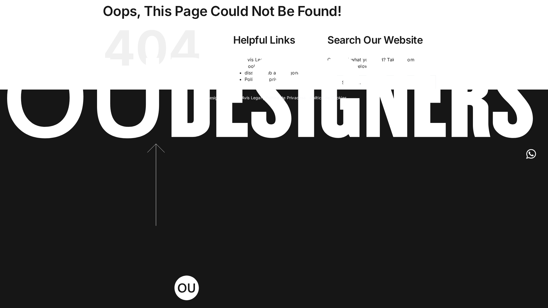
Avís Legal (251, 97)
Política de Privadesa (285, 97)
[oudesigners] (270, 59)
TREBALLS (27, 11)
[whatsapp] (531, 154)
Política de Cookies (328, 97)
